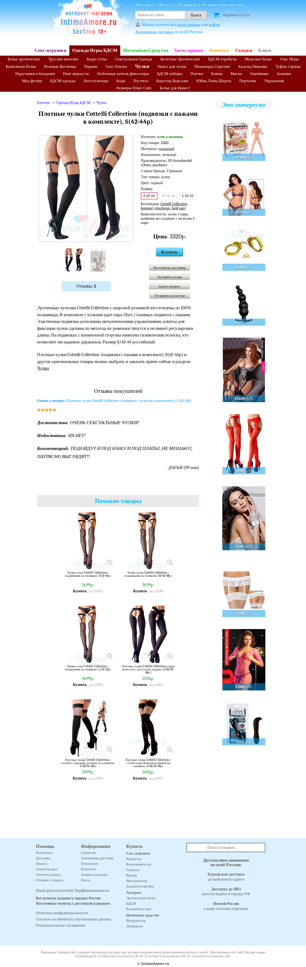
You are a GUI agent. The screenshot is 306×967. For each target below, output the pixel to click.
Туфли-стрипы (288, 66)
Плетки (197, 73)
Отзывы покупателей (223, 4)
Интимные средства (142, 915)
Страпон (133, 870)
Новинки (219, 50)
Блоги (264, 50)
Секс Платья (116, 66)
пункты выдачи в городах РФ (226, 891)
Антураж (133, 892)
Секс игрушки (138, 853)
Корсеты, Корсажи (172, 81)
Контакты (88, 869)
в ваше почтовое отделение (226, 906)
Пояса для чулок (172, 66)
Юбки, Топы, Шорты (213, 81)
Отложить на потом (169, 296)
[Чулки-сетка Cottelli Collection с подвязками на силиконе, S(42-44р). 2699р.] (109, 562)
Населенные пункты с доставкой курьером (73, 903)
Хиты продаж (188, 50)
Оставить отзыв (169, 277)
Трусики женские (63, 59)
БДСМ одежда (63, 81)
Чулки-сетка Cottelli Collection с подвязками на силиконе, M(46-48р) (148, 574)
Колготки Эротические (180, 59)
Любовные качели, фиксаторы (123, 73)
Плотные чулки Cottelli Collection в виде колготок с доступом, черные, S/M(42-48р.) (148, 669)
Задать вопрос (169, 286)
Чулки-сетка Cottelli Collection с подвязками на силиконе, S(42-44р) (88, 574)
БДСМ (131, 903)
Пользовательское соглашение (60, 925)
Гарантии (88, 852)
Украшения (274, 81)
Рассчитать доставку (169, 268)
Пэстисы (140, 81)
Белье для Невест (175, 88)
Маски (236, 73)
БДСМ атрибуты (222, 59)
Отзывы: (86, 286)
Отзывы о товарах (50, 880)
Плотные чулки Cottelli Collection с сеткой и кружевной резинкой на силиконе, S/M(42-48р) (148, 763)
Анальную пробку (140, 886)
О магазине (89, 863)
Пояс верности (76, 73)
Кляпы (216, 73)
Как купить (44, 852)
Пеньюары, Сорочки (212, 66)
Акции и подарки (94, 874)
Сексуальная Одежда (133, 59)
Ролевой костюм (138, 909)
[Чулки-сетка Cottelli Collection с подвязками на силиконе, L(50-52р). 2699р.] (109, 656)
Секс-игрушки (50, 50)
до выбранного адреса (226, 877)
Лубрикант (134, 926)
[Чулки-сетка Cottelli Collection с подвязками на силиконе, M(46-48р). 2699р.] (170, 562)
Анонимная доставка (154, 31)
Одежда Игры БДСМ (94, 50)
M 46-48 (168, 196)
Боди (120, 81)
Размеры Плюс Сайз (134, 88)
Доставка (144, 4)
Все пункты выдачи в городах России (68, 898)
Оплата (165, 4)
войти (214, 24)
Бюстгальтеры (96, 81)
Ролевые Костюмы (60, 66)
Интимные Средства (145, 50)
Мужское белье (258, 59)
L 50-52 (188, 196)
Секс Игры (289, 59)
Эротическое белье (141, 898)
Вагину (131, 875)
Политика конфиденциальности (62, 913)
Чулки (142, 66)
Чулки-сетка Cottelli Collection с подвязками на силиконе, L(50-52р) (88, 668)
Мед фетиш (32, 81)
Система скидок (48, 874)
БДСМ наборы (169, 73)
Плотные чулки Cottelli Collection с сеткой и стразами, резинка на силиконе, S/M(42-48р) (88, 763)
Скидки (243, 50)
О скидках (187, 4)
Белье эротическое (24, 59)
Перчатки (247, 81)
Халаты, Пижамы (252, 66)
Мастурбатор (136, 881)
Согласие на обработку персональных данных (73, 919)
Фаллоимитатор (138, 864)
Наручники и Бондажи (35, 73)
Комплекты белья (21, 66)
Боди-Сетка (97, 59)
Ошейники (259, 73)
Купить (169, 252)
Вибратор (134, 859)
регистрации (188, 24)
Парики (90, 66)
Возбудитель (136, 921)
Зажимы (284, 73)
